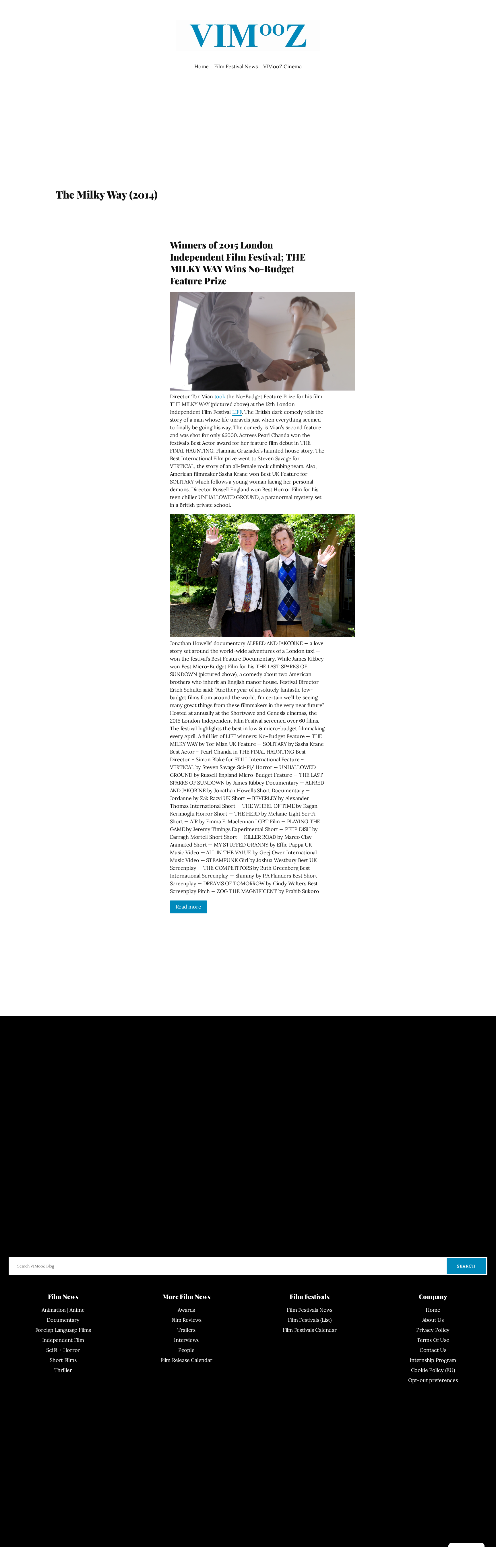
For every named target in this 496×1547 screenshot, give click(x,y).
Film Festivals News (309, 1310)
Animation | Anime (63, 1310)
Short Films (63, 1360)
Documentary (63, 1320)
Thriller (63, 1370)
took (219, 396)
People (186, 1350)
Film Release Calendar (186, 1360)
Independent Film (63, 1340)
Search (466, 1266)
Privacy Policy (433, 1330)
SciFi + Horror (63, 1350)
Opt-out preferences (433, 1380)
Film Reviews (186, 1320)
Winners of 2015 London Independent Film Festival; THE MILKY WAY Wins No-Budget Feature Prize (238, 262)
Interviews (186, 1340)
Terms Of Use (433, 1340)
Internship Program (433, 1360)
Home (201, 66)
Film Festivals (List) (310, 1320)
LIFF (237, 412)
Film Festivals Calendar (310, 1330)
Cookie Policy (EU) (433, 1370)
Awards (186, 1310)
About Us (433, 1320)
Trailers (186, 1330)
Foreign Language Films (63, 1330)
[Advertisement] (248, 142)
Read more (188, 906)
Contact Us (433, 1350)
